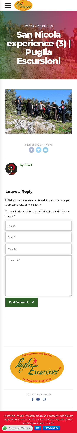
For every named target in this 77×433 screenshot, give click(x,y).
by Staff (26, 165)
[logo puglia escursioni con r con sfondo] (37, 367)
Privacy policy (51, 428)
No (37, 428)
